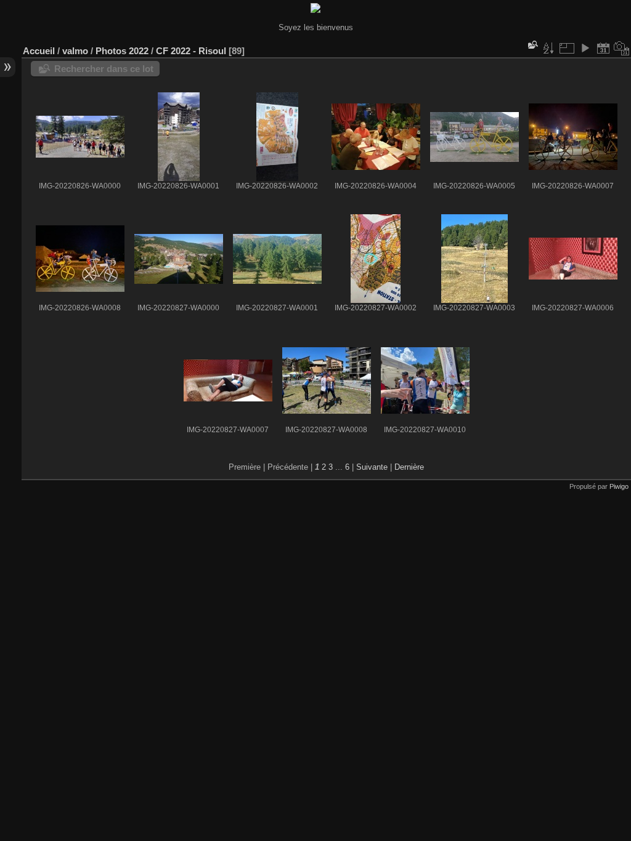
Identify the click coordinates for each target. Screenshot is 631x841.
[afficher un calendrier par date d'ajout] (603, 48)
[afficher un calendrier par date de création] (622, 48)
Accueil (39, 51)
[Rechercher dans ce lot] (531, 44)
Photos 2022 (122, 51)
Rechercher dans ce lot (103, 68)
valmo (75, 51)
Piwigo (619, 486)
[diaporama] (585, 48)
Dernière (409, 467)
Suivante (372, 467)
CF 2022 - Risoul (191, 51)
